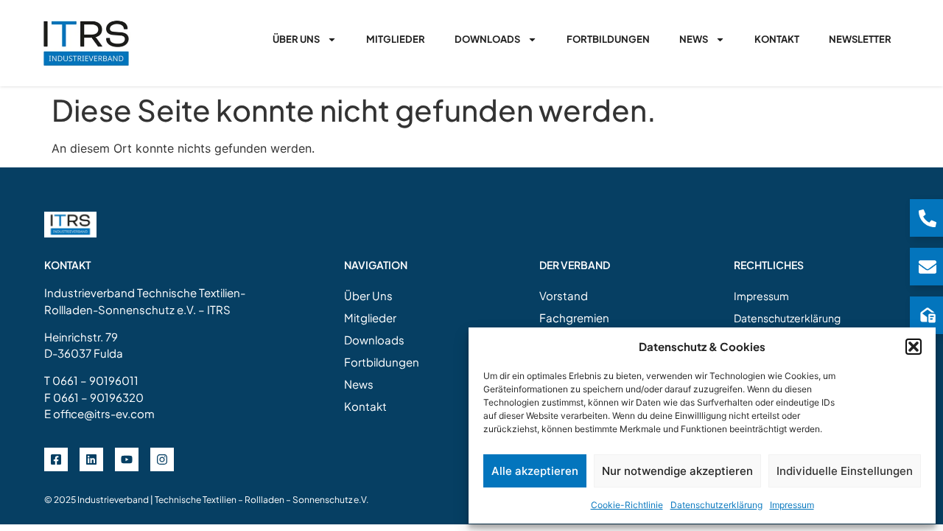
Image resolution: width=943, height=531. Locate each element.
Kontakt (776, 39)
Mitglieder (395, 39)
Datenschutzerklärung (716, 504)
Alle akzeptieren (534, 471)
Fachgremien (574, 317)
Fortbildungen (608, 39)
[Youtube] (127, 459)
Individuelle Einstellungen (845, 471)
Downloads (487, 39)
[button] (913, 346)
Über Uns (296, 39)
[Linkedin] (91, 459)
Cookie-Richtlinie (627, 504)
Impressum (792, 504)
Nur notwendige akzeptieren (677, 471)
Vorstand (563, 295)
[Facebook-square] (56, 459)
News (693, 39)
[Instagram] (162, 459)
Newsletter (860, 39)
